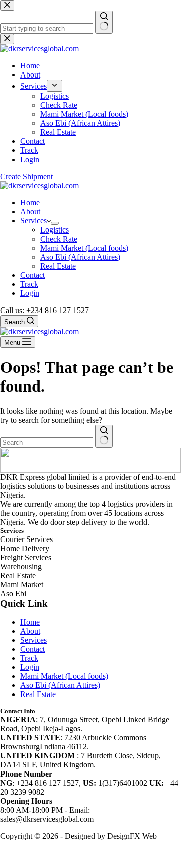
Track (29, 284)
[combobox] (46, 442)
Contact (32, 275)
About (30, 211)
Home (30, 202)
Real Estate (58, 266)
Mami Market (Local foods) (84, 248)
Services (33, 220)
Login (29, 293)
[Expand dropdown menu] (55, 223)
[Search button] (104, 436)
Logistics (54, 229)
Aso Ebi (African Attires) (80, 257)
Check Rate (58, 239)
